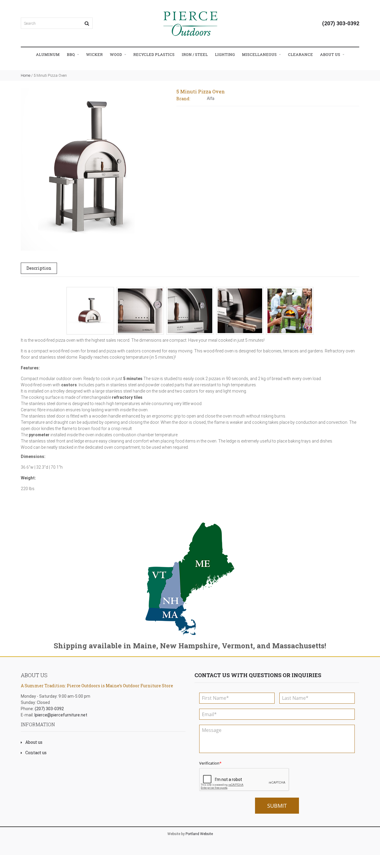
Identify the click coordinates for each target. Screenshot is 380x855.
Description (38, 268)
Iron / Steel (195, 54)
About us (33, 742)
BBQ (71, 54)
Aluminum (48, 54)
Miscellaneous (260, 54)
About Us (330, 54)
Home (25, 75)
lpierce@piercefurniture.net (60, 715)
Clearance (300, 54)
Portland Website (199, 834)
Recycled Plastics (154, 54)
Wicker (94, 54)
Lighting (225, 54)
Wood (116, 54)
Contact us (36, 752)
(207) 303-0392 (340, 23)
